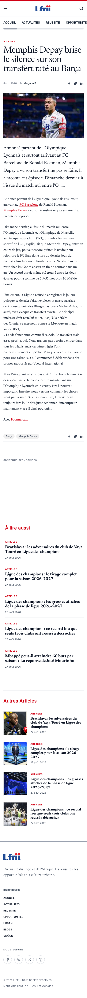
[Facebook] (7, 959)
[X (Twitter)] (29, 959)
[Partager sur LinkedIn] (82, 83)
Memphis (15, 210)
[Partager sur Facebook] (69, 83)
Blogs (7, 929)
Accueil (9, 22)
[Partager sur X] (75, 83)
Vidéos (8, 935)
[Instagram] (40, 959)
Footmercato (19, 419)
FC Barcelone (28, 204)
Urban (7, 923)
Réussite (53, 22)
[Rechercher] (79, 8)
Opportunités (13, 916)
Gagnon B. (30, 83)
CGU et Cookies (42, 986)
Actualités (31, 22)
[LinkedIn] (18, 959)
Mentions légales (15, 986)
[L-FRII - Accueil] (43, 8)
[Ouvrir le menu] (7, 8)
